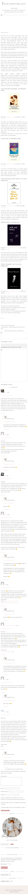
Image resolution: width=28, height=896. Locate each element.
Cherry (5, 514)
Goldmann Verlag (11, 205)
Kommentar (4, 776)
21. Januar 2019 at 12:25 (8, 663)
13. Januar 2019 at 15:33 (6, 517)
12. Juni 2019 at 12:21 (8, 757)
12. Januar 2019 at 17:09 (6, 395)
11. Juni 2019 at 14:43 (5, 714)
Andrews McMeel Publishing (13, 247)
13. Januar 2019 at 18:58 (8, 421)
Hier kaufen (3, 118)
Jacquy (5, 392)
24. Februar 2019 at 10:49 (7, 682)
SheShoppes (16, 891)
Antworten (3, 413)
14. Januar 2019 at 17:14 (8, 614)
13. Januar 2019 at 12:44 (6, 478)
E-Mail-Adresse (5, 791)
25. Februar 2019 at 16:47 (9, 700)
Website (3, 794)
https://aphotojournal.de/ (11, 601)
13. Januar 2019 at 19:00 (8, 560)
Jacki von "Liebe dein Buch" (10, 625)
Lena (5, 679)
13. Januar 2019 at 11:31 (6, 438)
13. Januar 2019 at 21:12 (6, 587)
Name (2, 788)
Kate (5, 475)
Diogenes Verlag (10, 117)
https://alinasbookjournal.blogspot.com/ (10, 602)
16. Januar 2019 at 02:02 (6, 628)
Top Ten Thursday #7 (10, 325)
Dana (5, 711)
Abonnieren (4, 867)
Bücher (3, 318)
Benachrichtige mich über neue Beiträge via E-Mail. (13, 807)
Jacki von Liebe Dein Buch (6, 651)
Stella (5, 434)
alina (5, 584)
